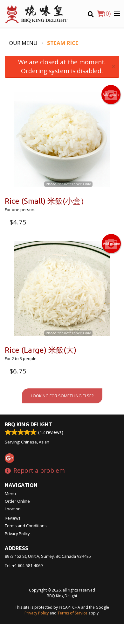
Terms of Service (72, 613)
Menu (10, 493)
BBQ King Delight (28, 424)
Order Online (17, 501)
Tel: (24, 565)
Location (13, 509)
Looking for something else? (62, 396)
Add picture (111, 94)
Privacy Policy (17, 533)
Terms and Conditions (26, 525)
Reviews (13, 518)
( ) (107, 13)
